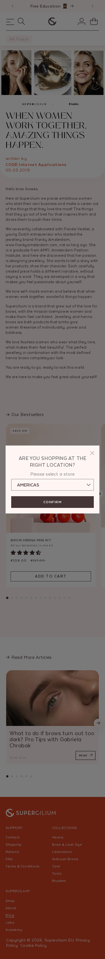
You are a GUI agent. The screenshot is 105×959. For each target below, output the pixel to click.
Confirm (52, 502)
